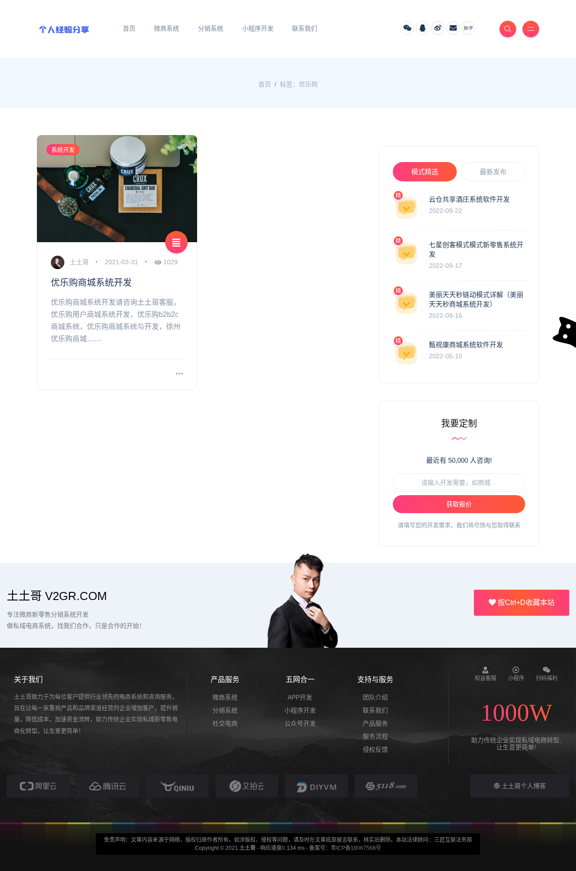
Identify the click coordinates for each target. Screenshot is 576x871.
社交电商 (225, 723)
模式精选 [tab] (424, 172)
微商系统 (225, 697)
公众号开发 (300, 723)
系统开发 (63, 149)
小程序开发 (300, 710)
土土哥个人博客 (523, 786)
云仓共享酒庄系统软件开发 (469, 199)
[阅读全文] (179, 374)
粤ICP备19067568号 (356, 848)
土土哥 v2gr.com (57, 596)
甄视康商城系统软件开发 (466, 344)
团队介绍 (375, 697)
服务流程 (375, 736)
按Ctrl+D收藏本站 (525, 602)
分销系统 (225, 710)
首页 (264, 84)
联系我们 (375, 710)
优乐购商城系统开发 (91, 283)
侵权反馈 (375, 749)
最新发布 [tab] (493, 172)
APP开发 (300, 697)
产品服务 (375, 723)
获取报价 (459, 504)
